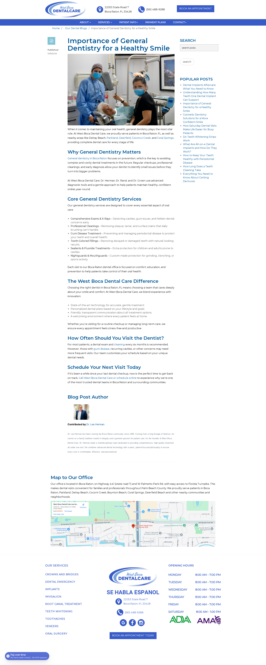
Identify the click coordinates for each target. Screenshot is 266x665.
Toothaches (55, 618)
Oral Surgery (56, 633)
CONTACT (179, 22)
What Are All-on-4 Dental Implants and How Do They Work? (200, 148)
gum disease (101, 348)
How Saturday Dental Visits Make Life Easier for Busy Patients (200, 129)
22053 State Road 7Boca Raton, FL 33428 (137, 601)
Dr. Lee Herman (95, 424)
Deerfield (125, 137)
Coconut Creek (141, 137)
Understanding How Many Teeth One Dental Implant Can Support (199, 96)
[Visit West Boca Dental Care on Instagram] (141, 622)
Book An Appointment (195, 8)
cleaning (119, 344)
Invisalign (53, 596)
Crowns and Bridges (62, 574)
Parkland (112, 137)
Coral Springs (165, 137)
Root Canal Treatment (63, 604)
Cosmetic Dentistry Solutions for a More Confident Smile (195, 118)
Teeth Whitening (59, 611)
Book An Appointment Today (133, 635)
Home (56, 28)
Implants (52, 589)
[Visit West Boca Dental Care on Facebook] (132, 622)
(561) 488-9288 (155, 9)
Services (104, 22)
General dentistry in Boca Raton (87, 158)
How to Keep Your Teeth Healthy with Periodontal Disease (198, 159)
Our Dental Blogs (76, 28)
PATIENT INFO (127, 22)
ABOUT (84, 22)
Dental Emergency (60, 581)
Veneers (51, 626)
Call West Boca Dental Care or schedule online (108, 378)
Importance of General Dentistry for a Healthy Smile (197, 107)
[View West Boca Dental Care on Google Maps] (123, 622)
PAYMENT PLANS (155, 22)
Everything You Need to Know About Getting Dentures (198, 177)
